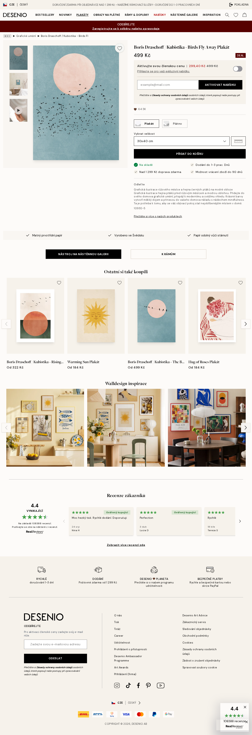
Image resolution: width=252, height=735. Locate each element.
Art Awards (121, 667)
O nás (118, 615)
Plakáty (82, 15)
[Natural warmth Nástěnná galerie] (126, 428)
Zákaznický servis (194, 622)
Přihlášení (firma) (125, 674)
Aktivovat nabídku (220, 85)
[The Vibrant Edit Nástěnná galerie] (207, 428)
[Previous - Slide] (6, 324)
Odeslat (55, 658)
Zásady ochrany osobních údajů (170, 95)
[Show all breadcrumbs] (7, 36)
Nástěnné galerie (184, 15)
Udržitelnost (122, 642)
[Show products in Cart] (244, 15)
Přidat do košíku (189, 154)
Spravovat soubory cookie (200, 667)
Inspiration (212, 15)
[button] (238, 141)
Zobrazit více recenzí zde (126, 545)
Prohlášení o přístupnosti (130, 649)
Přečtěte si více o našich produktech (158, 216)
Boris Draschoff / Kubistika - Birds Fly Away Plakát (64, 36)
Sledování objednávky (197, 629)
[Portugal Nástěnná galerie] (45, 428)
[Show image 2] (18, 84)
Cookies (188, 642)
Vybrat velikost (144, 133)
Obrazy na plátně (106, 15)
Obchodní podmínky (196, 635)
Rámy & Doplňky (137, 15)
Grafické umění (26, 36)
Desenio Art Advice (195, 615)
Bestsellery (44, 15)
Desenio (137, 724)
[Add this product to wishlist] (119, 48)
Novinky (65, 15)
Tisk (116, 622)
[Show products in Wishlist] (236, 15)
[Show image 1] (18, 58)
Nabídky (160, 15)
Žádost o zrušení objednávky (201, 660)
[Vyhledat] (227, 15)
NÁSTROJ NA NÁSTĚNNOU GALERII (83, 254)
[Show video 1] (18, 110)
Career (118, 635)
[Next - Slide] (245, 324)
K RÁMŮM (169, 254)
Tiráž (117, 629)
